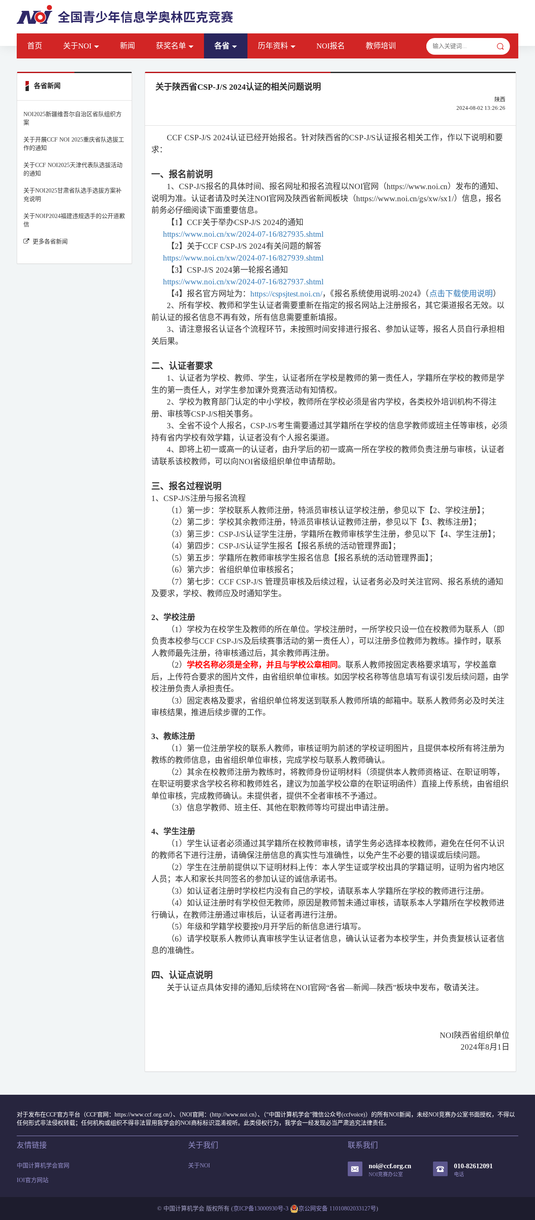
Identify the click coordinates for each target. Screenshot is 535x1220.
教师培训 (381, 46)
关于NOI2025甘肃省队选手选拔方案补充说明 (72, 194)
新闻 (127, 46)
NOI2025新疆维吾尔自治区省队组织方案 (72, 118)
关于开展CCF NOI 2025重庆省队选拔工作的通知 (73, 144)
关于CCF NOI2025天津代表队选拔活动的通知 (72, 169)
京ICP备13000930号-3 (260, 1208)
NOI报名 (330, 46)
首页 (34, 46)
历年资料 (273, 46)
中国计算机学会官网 (43, 1165)
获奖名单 (171, 46)
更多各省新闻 (50, 241)
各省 (221, 46)
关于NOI (77, 46)
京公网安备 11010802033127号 (337, 1208)
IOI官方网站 (32, 1180)
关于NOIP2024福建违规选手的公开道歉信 (74, 220)
